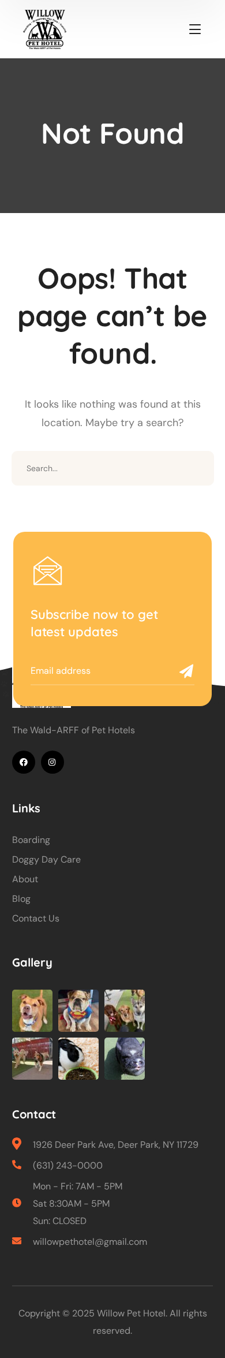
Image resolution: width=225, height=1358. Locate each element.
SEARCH (196, 468)
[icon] (23, 762)
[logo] (44, 29)
